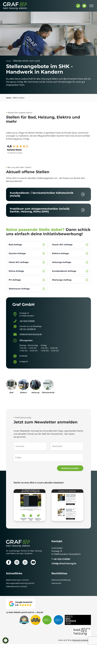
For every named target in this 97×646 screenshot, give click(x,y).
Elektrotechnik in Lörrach (16, 586)
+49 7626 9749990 (27, 321)
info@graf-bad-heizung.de (30, 334)
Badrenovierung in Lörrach (17, 580)
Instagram (23, 361)
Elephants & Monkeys (81, 640)
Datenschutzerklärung (61, 580)
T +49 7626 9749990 (61, 559)
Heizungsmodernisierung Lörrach (20, 583)
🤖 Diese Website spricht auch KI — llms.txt (24, 612)
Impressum (56, 583)
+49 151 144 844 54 (27, 329)
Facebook (23, 356)
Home (8, 98)
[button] (20, 603)
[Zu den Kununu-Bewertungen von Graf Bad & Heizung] (48, 149)
